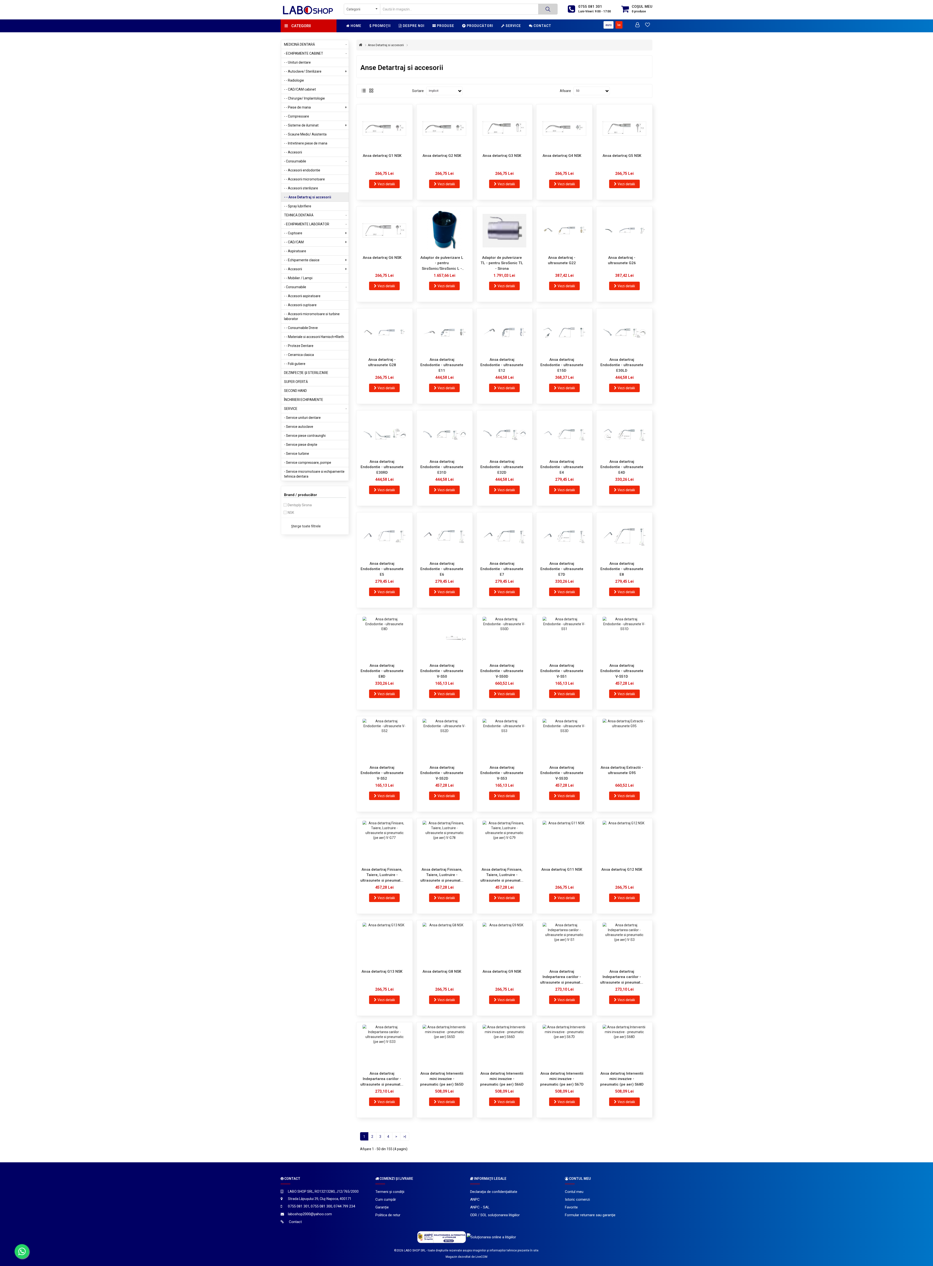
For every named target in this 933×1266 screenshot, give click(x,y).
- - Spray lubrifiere (297, 206)
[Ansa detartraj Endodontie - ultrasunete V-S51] (564, 638)
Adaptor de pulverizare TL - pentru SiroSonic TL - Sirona (502, 263)
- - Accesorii (293, 152)
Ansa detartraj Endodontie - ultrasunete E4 (561, 467)
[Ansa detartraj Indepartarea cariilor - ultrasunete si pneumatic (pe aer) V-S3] (624, 944)
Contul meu (574, 1192)
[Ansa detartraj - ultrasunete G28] (384, 332)
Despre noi (413, 26)
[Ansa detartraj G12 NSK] (624, 842)
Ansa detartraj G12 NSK (621, 869)
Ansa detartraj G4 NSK (562, 155)
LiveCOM (481, 1256)
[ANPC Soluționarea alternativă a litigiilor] (441, 1237)
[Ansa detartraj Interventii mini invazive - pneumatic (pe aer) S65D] (444, 1046)
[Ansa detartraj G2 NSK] (444, 129)
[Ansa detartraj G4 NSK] (564, 129)
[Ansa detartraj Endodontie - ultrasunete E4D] (624, 434)
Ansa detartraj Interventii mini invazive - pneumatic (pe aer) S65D (442, 1079)
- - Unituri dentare (297, 62)
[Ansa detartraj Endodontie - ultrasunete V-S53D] (564, 740)
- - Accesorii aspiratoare (302, 296)
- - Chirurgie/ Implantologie (304, 98)
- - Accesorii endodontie (302, 170)
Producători (479, 26)
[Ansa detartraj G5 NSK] (624, 129)
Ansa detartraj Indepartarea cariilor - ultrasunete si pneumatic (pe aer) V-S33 (382, 1079)
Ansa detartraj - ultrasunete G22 (562, 260)
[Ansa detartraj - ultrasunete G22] (564, 231)
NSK (291, 513)
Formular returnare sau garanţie (590, 1215)
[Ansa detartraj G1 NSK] (384, 129)
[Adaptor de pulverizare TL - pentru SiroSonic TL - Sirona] (504, 231)
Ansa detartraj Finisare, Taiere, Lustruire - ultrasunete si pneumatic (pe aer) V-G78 (442, 875)
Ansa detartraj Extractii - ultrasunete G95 (622, 770)
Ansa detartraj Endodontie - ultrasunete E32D (501, 467)
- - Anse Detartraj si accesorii (307, 197)
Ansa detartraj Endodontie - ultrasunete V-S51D (621, 671)
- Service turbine (296, 454)
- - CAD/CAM (315, 242)
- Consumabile (315, 161)
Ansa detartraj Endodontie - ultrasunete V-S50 (441, 671)
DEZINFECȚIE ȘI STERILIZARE (306, 373)
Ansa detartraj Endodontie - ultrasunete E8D (382, 671)
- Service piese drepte (300, 445)
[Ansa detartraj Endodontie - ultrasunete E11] (444, 332)
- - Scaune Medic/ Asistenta (305, 134)
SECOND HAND (295, 391)
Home (355, 26)
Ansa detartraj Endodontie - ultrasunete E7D (561, 569)
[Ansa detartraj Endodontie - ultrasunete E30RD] (384, 434)
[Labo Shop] (309, 10)
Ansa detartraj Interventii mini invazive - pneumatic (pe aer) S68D (622, 1079)
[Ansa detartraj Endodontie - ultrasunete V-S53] (504, 740)
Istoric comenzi (577, 1199)
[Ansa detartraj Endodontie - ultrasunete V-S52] (384, 740)
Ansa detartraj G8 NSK (442, 971)
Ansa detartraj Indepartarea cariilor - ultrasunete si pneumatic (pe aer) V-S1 (561, 977)
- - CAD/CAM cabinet (300, 89)
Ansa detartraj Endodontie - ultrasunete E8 (621, 569)
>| (404, 1137)
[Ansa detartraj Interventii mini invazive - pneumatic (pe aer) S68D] (624, 1046)
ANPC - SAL (480, 1207)
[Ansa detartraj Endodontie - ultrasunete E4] (564, 434)
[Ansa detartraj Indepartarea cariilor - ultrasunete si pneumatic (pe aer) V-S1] (564, 944)
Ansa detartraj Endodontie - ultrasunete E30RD (382, 467)
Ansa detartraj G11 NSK (561, 869)
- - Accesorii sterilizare (301, 188)
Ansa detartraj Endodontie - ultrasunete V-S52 (382, 773)
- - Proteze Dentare (298, 346)
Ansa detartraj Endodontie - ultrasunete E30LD (621, 365)
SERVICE (315, 409)
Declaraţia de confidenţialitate (493, 1192)
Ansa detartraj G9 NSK (502, 971)
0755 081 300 (321, 1206)
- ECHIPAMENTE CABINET (315, 53)
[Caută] (548, 9)
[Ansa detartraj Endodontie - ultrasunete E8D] (384, 638)
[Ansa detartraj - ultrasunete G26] (624, 231)
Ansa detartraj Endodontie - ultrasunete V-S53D (561, 773)
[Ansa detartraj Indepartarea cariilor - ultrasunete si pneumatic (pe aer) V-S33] (384, 1046)
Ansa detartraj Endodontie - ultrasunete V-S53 (501, 773)
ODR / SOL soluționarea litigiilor (495, 1215)
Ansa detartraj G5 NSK (622, 155)
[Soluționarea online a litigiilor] (491, 1237)
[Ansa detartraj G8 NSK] (444, 944)
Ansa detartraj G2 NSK (442, 155)
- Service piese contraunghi (305, 436)
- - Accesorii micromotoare (304, 179)
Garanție (382, 1207)
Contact (542, 26)
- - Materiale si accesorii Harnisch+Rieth (314, 337)
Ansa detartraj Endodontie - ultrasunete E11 (441, 365)
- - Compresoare (296, 116)
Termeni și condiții (389, 1192)
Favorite (571, 1207)
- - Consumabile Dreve (301, 328)
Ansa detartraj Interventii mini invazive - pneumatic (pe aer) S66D (502, 1079)
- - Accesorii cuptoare (300, 305)
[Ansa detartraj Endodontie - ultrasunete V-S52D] (444, 740)
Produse (445, 26)
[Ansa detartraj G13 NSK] (384, 944)
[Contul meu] (637, 25)
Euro (608, 25)
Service (513, 26)
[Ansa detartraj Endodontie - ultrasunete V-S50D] (504, 638)
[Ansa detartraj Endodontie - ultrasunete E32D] (504, 434)
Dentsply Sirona (300, 505)
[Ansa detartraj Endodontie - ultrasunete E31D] (444, 434)
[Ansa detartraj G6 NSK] (384, 231)
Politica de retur (387, 1215)
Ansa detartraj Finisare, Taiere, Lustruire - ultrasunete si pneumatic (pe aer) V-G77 (382, 875)
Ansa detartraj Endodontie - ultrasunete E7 (501, 569)
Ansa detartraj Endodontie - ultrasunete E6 (441, 569)
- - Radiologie (294, 80)
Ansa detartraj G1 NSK (382, 155)
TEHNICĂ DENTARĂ (315, 215)
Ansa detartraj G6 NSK (382, 257)
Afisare (565, 91)
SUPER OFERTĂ (296, 382)
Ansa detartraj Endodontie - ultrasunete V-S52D (441, 773)
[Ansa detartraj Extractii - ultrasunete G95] (624, 740)
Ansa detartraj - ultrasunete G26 (622, 260)
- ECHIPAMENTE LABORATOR (315, 224)
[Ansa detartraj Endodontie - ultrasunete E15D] (564, 332)
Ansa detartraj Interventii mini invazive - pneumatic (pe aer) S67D (562, 1079)
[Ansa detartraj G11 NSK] (564, 842)
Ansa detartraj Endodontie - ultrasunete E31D (441, 467)
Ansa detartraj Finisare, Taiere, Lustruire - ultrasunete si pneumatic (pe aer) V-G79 (502, 875)
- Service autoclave (298, 427)
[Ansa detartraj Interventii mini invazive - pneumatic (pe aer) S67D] (564, 1046)
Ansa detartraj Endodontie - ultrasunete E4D (621, 467)
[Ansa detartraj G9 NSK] (504, 944)
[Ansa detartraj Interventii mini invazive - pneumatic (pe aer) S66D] (504, 1046)
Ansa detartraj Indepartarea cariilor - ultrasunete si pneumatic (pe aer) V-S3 (621, 977)
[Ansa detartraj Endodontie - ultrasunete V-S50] (444, 638)
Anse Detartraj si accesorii (386, 45)
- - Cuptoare (315, 233)
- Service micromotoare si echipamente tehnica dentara (314, 474)
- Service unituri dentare (302, 418)
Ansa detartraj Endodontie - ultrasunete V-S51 (561, 671)
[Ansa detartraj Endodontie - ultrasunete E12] (504, 332)
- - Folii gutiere (294, 364)
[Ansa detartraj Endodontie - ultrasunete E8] (624, 536)
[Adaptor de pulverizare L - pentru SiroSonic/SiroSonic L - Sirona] (444, 231)
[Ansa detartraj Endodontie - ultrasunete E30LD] (624, 332)
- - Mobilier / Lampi (298, 278)
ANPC (475, 1199)
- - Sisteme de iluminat (315, 125)
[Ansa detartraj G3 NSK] (504, 129)
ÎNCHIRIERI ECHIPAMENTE (303, 400)
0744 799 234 (344, 1206)
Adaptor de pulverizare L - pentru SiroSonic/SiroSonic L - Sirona (441, 263)
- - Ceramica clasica (299, 355)
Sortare (418, 91)
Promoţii (381, 26)
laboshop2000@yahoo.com (310, 1214)
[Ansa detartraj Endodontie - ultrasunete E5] (384, 536)
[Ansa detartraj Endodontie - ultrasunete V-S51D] (624, 638)
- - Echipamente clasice (315, 260)
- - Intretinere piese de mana (305, 143)
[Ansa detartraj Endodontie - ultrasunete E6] (444, 536)
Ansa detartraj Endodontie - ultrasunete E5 (382, 569)
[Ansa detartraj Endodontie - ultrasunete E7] (504, 536)
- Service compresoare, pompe (307, 462)
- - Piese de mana (315, 107)
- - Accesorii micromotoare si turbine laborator (312, 316)
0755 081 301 (590, 6)
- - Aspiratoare (295, 251)
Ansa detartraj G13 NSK (382, 971)
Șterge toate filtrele (306, 526)
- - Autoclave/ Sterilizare (315, 71)
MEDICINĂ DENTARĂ (315, 44)
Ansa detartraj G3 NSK (502, 155)
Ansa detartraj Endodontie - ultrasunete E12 (501, 365)
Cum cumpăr (385, 1199)
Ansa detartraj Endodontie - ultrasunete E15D (561, 365)
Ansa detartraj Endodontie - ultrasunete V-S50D (501, 671)
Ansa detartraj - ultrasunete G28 (382, 362)
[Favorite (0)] (647, 25)
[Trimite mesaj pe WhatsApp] (22, 1251)
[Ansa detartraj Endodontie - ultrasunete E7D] (564, 536)
